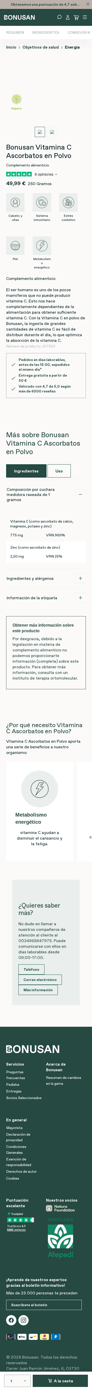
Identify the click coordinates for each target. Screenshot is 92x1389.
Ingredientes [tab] (26, 471)
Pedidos (12, 1084)
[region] (46, 99)
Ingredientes (45, 32)
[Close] (88, 4)
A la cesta (63, 1381)
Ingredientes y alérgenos (30, 578)
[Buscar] (59, 17)
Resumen (15, 32)
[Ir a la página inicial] (19, 17)
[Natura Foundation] (64, 1208)
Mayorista (14, 1127)
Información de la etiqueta (32, 598)
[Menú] (85, 17)
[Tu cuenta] (67, 17)
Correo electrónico (40, 979)
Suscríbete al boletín (29, 1304)
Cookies (12, 1178)
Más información (38, 989)
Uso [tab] (59, 471)
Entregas (13, 1091)
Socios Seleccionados (24, 1097)
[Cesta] (76, 17)
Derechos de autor (21, 1171)
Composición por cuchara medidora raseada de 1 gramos (31, 494)
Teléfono (31, 969)
